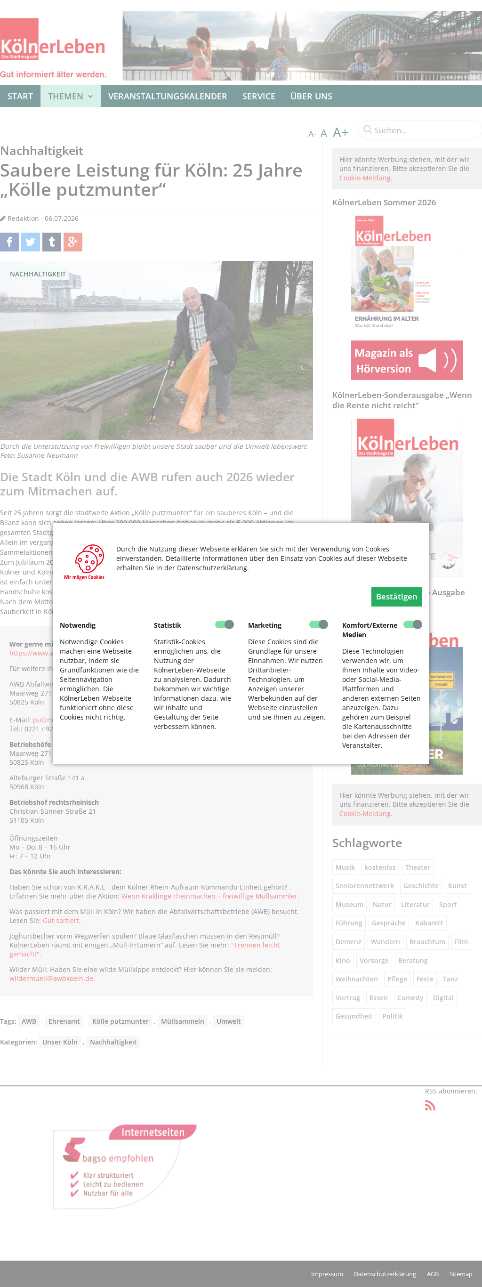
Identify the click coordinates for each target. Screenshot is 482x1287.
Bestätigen (397, 596)
